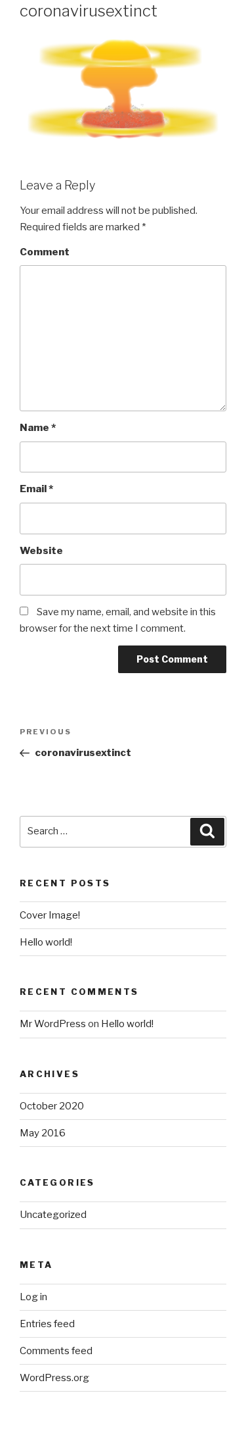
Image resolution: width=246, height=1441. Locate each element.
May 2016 (43, 1133)
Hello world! (46, 942)
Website (41, 551)
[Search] (207, 832)
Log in (33, 1297)
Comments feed (56, 1351)
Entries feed (47, 1324)
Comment (45, 252)
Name (38, 428)
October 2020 (52, 1106)
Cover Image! (50, 915)
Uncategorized (53, 1215)
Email (36, 489)
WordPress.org (54, 1378)
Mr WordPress (53, 1024)
